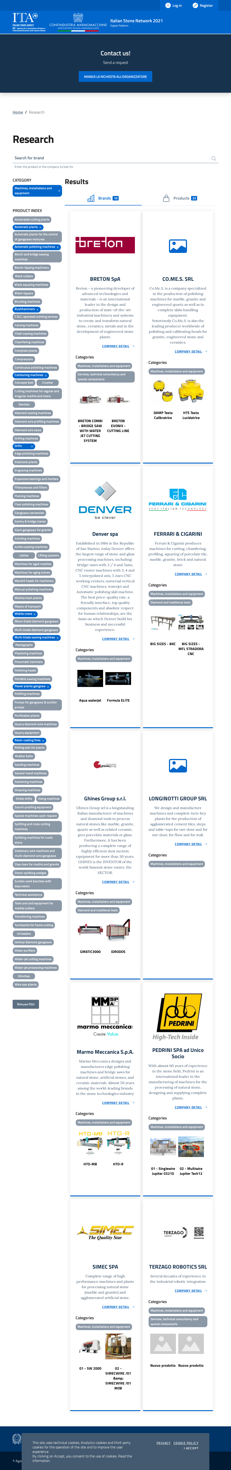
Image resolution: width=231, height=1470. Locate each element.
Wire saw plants (26, 984)
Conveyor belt (24, 382)
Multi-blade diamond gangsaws (36, 629)
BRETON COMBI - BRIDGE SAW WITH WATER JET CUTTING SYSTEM (90, 430)
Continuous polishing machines (36, 367)
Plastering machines (28, 653)
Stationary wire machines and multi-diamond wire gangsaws (35, 853)
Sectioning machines (28, 781)
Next (138, 413)
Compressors (24, 359)
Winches (24, 976)
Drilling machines (26, 438)
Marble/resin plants (28, 597)
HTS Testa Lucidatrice (191, 415)
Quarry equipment (27, 732)
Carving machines (27, 325)
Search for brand (29, 158)
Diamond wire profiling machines (37, 421)
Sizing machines (49, 798)
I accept (191, 1448)
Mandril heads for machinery (34, 580)
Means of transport (28, 606)
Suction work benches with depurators (33, 883)
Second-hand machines (31, 773)
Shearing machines (27, 790)
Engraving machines (28, 470)
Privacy (164, 1443)
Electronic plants (26, 461)
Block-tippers (24, 293)
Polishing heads (25, 670)
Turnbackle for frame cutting (34, 925)
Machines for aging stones (32, 572)
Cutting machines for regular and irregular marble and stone (37, 393)
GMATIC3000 (90, 951)
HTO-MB (90, 1164)
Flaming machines (27, 495)
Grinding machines (27, 538)
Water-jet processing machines (36, 967)
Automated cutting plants (32, 219)
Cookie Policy (186, 1443)
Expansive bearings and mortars (36, 478)
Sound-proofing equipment (33, 807)
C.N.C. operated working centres (36, 316)
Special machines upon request (36, 815)
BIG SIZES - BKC (163, 643)
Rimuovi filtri (26, 1004)
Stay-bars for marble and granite (37, 864)
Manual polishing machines (33, 589)
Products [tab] (184, 198)
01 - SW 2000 (90, 1368)
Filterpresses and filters (31, 487)
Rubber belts (24, 756)
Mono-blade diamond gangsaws (36, 621)
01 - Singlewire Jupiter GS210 (163, 1171)
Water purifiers (25, 950)
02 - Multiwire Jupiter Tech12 (191, 1171)
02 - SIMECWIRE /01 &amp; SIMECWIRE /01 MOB (118, 1378)
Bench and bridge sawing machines (32, 256)
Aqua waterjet (90, 700)
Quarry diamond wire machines (36, 724)
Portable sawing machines (32, 678)
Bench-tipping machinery (32, 267)
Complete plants (26, 350)
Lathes (24, 555)
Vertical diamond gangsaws (33, 942)
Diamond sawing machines (33, 412)
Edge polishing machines (31, 453)
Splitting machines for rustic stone (34, 840)
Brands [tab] (107, 198)
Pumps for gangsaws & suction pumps (36, 704)
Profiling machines (27, 693)
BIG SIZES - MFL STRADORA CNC (191, 648)
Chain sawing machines (30, 333)
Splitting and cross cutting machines (32, 826)
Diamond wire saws (28, 430)
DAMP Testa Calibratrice (163, 415)
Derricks (24, 404)
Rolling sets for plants (30, 747)
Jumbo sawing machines (31, 546)
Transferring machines (30, 916)
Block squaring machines (31, 284)
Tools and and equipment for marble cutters (34, 905)
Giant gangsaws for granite (33, 529)
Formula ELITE (118, 700)
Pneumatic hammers (29, 661)
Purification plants (27, 715)
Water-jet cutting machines (33, 959)
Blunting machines (27, 301)
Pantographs (24, 644)
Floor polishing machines (31, 504)
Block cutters (24, 276)
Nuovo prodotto (163, 1365)
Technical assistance (28, 894)
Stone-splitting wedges (30, 872)
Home (18, 112)
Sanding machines (27, 764)
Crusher (47, 382)
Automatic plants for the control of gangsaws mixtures (36, 236)
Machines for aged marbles (33, 563)
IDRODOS (118, 951)
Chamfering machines (29, 342)
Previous (72, 413)
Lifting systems (48, 555)
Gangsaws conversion (29, 512)
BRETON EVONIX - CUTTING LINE (118, 425)
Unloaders (24, 933)
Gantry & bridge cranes (30, 521)
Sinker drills (24, 798)
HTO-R (118, 1164)
